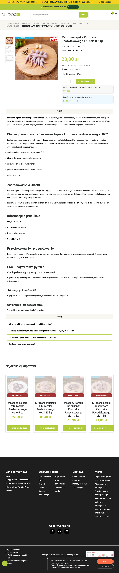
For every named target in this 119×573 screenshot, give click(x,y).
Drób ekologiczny (50, 23)
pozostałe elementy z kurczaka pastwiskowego (86, 203)
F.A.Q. (41, 480)
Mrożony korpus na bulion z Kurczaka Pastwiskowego (73, 409)
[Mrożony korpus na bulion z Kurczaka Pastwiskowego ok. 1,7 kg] (73, 386)
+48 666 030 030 (23, 483)
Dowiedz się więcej (19, 428)
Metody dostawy (79, 484)
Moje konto (60, 477)
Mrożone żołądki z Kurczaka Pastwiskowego (17, 407)
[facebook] (52, 531)
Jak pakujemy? (78, 487)
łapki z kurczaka (23, 118)
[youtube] (59, 531)
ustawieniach (76, 567)
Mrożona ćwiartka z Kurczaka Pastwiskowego (45, 407)
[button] (5, 563)
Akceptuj (105, 561)
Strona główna (12, 23)
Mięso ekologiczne (30, 23)
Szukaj (83, 15)
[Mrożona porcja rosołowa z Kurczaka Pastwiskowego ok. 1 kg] (101, 386)
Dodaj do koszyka (85, 81)
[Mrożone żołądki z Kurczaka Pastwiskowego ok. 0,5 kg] (17, 386)
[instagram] (66, 531)
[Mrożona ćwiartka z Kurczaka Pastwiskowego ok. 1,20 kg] (45, 386)
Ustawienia (105, 566)
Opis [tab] (59, 111)
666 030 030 (68, 91)
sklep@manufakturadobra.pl (17, 480)
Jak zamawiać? (45, 477)
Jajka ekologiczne (103, 498)
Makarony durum (102, 516)
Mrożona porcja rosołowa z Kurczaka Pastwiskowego (101, 409)
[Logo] (12, 14)
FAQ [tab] (59, 316)
